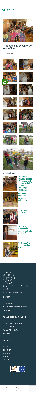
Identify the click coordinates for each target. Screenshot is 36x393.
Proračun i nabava (10, 330)
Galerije (6, 359)
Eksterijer (7, 350)
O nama (6, 297)
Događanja (7, 304)
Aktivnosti (7, 310)
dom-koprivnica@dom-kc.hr (13, 292)
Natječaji (6, 333)
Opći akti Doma (9, 327)
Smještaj (6, 347)
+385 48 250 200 (10, 289)
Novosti (6, 356)
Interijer (6, 353)
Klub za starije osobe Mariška (15, 307)
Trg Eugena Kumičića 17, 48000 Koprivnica (18, 286)
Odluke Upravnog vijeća (12, 323)
